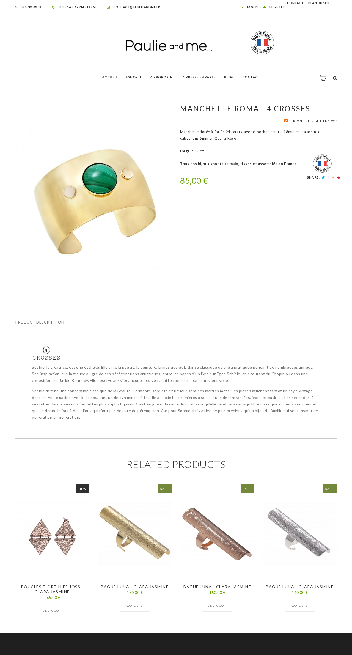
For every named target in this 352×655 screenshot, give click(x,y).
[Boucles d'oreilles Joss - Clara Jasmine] (52, 534)
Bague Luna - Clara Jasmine (135, 586)
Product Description (39, 322)
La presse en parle (198, 77)
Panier (323, 78)
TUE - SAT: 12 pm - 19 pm (76, 7)
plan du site (319, 3)
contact (295, 3)
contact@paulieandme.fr (136, 7)
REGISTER (277, 7)
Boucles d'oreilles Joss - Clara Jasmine (52, 589)
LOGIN (252, 7)
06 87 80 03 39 (31, 7)
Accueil (110, 77)
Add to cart (52, 610)
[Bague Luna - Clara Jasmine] (135, 534)
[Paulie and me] (176, 43)
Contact (251, 77)
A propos (159, 77)
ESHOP (132, 77)
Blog (229, 77)
